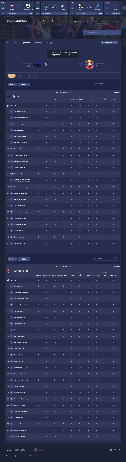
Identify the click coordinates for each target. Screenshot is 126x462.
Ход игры (38, 43)
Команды (73, 21)
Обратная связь (35, 456)
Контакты (117, 21)
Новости (96, 21)
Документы (106, 21)
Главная (46, 21)
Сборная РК (101, 66)
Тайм (11, 84)
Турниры (64, 21)
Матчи (54, 21)
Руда (29, 66)
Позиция (22, 84)
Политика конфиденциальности (17, 456)
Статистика (84, 21)
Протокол (26, 43)
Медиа (50, 43)
